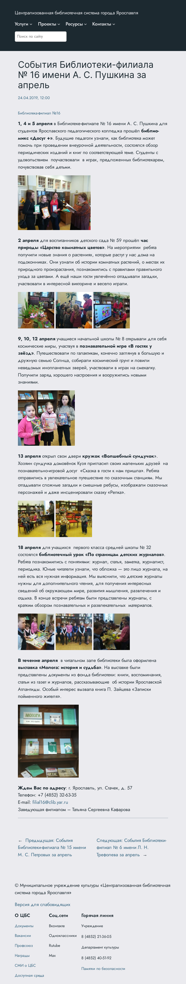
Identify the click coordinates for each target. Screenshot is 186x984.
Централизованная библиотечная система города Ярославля (76, 12)
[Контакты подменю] (113, 24)
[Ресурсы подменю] (85, 24)
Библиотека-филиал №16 (39, 113)
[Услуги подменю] (31, 24)
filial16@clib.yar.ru (50, 802)
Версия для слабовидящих (42, 904)
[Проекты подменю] (58, 24)
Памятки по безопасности (103, 968)
